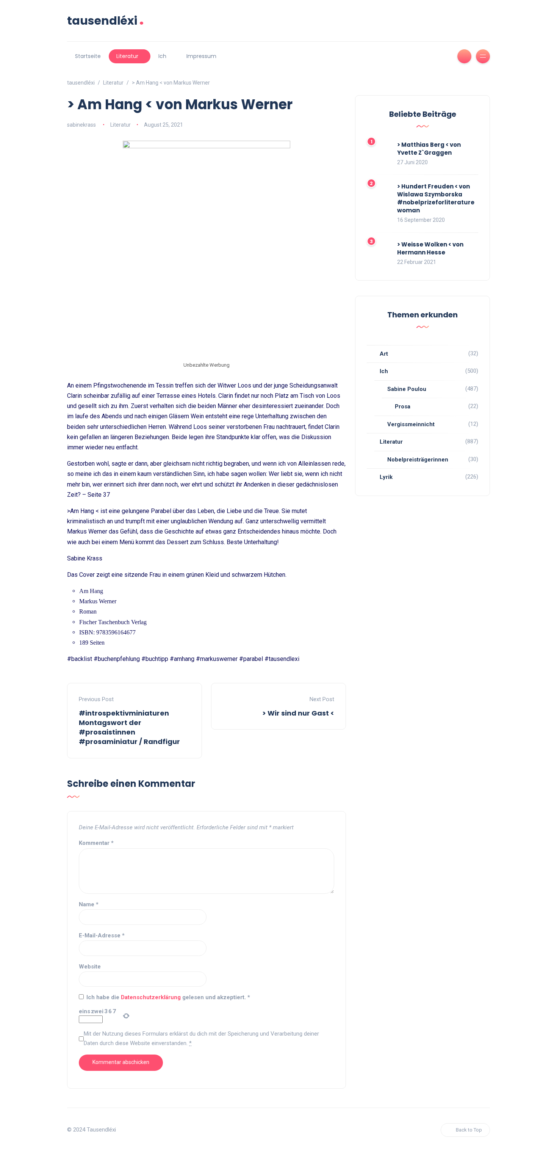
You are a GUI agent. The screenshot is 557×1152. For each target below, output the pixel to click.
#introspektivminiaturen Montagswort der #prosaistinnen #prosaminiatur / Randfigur (129, 727)
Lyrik (386, 477)
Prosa (402, 406)
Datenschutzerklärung (151, 997)
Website (90, 966)
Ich (162, 56)
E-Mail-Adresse (102, 935)
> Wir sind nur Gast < (298, 713)
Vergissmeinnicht (411, 424)
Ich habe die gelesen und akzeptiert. (168, 997)
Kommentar (96, 843)
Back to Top (469, 1130)
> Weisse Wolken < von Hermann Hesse (430, 248)
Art (384, 353)
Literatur (127, 56)
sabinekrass (81, 125)
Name (89, 904)
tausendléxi (105, 21)
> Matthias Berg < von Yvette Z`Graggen (429, 149)
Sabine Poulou (406, 389)
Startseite (88, 56)
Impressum (201, 56)
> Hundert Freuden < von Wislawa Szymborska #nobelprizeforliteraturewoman (435, 198)
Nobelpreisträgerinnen (417, 459)
